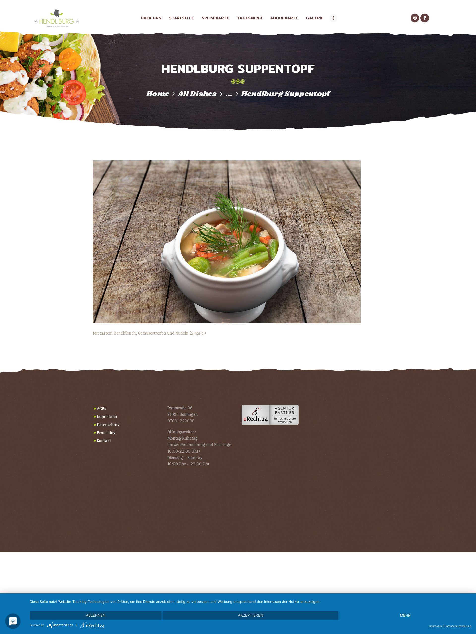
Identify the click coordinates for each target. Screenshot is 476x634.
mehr (405, 615)
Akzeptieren (250, 615)
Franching (106, 433)
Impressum (107, 416)
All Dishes (197, 94)
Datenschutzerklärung (458, 625)
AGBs (101, 408)
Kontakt (104, 440)
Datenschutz (108, 425)
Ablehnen (95, 615)
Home (157, 94)
